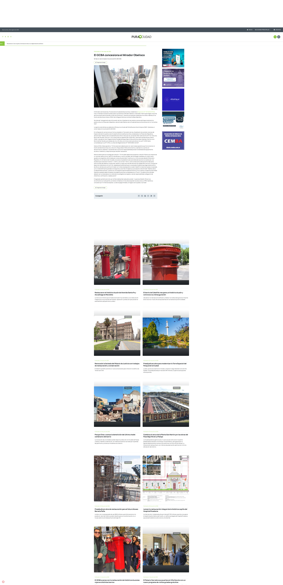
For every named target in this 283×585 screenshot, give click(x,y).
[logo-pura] (141, 35)
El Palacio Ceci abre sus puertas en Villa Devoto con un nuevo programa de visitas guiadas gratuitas (164, 581)
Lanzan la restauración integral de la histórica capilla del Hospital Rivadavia (165, 510)
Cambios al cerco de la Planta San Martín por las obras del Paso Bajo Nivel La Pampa (165, 436)
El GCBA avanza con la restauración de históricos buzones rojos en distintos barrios (117, 581)
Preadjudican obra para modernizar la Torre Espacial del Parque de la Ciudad (165, 364)
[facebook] (2, 36)
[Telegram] (151, 195)
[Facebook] (138, 195)
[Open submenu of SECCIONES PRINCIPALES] (270, 29)
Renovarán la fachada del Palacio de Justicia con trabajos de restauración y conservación (117, 364)
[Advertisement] (140, 14)
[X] (142, 195)
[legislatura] (173, 69)
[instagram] (8, 36)
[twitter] (5, 36)
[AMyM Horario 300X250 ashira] (173, 112)
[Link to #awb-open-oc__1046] (275, 36)
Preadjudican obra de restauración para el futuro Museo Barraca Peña (116, 510)
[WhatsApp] (148, 195)
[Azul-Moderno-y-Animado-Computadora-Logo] (173, 89)
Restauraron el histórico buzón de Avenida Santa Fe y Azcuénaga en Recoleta (115, 293)
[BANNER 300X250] (173, 49)
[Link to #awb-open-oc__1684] (278, 36)
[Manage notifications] (3, 582)
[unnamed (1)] (125, 66)
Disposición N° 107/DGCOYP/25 (146, 112)
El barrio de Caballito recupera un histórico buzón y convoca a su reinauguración (163, 293)
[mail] (10, 36)
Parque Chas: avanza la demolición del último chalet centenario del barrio (115, 436)
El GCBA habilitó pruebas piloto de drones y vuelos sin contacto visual (23, 43)
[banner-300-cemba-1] (173, 132)
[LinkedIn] (145, 195)
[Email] (154, 195)
